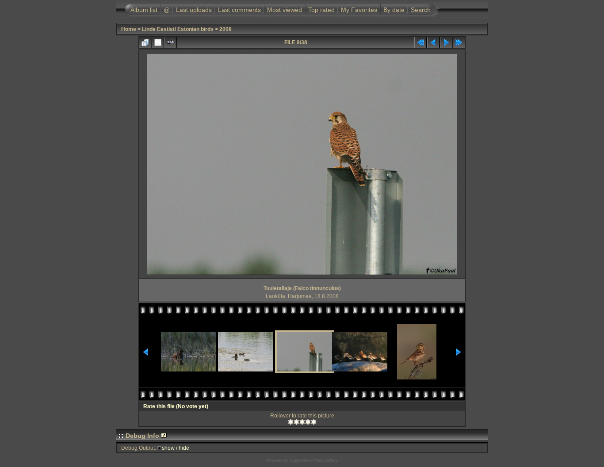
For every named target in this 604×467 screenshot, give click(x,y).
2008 (225, 29)
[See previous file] (433, 42)
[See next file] (446, 42)
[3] (302, 422)
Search (421, 9)
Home (128, 29)
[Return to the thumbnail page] (145, 42)
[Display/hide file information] (158, 42)
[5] (314, 422)
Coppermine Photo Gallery (314, 460)
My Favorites (359, 9)
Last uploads (194, 9)
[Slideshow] (170, 42)
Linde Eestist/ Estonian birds (178, 29)
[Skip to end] (459, 42)
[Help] (164, 435)
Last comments (239, 9)
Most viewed (284, 9)
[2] (296, 422)
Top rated (321, 9)
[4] (308, 422)
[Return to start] (420, 42)
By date (394, 9)
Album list (143, 9)
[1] (291, 422)
